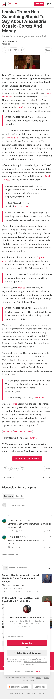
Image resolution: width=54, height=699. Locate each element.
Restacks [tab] (19, 496)
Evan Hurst (18, 588)
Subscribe (39, 4)
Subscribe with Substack (29, 653)
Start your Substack (20, 687)
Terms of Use (41, 659)
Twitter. (33, 438)
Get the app (40, 687)
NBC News (19, 431)
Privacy (39, 677)
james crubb (13, 520)
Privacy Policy (28, 664)
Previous (10, 477)
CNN (29, 431)
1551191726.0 (21, 206)
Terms (46, 677)
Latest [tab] (12, 568)
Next (45, 477)
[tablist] (13, 496)
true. (15, 404)
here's (21, 107)
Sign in (48, 4)
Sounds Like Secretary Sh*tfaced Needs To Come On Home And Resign (20, 578)
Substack (14, 693)
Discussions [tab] (22, 568)
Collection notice (27, 680)
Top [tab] (5, 568)
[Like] (4, 50)
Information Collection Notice (35, 661)
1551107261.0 (40, 397)
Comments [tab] (8, 496)
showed (21, 287)
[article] (27, 583)
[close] (46, 606)
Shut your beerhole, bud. (13, 585)
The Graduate (11, 137)
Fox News (8, 431)
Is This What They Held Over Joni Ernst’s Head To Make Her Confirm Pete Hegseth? (20, 601)
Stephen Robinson (9, 41)
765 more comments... (11, 554)
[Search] (49, 567)
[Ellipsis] (50, 520)
